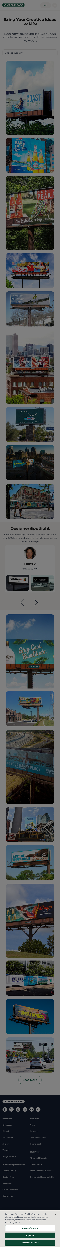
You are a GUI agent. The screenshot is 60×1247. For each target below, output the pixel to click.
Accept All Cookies (29, 1242)
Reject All (30, 1235)
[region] (30, 1228)
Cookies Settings (30, 1228)
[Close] (55, 1214)
